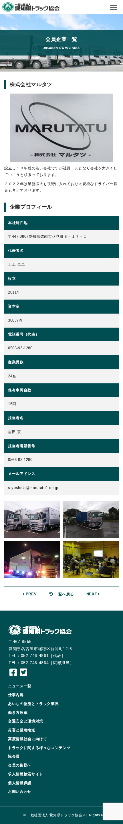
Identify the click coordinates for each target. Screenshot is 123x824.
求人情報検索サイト (25, 774)
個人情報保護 (19, 783)
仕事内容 (16, 695)
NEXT (92, 594)
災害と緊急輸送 (21, 730)
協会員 (14, 756)
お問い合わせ (19, 791)
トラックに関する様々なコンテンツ (39, 748)
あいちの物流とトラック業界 (33, 704)
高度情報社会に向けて (27, 739)
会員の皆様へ (19, 765)
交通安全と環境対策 (25, 721)
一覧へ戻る (63, 594)
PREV (30, 594)
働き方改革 (17, 712)
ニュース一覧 (19, 686)
